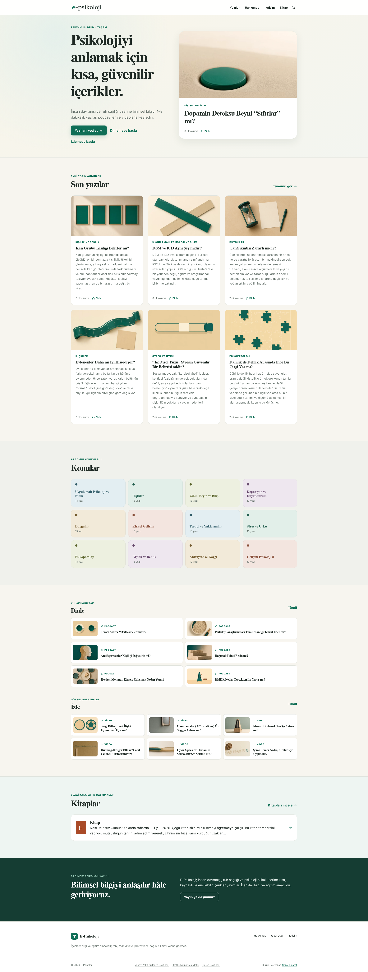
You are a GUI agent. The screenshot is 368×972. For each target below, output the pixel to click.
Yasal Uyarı (277, 935)
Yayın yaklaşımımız (199, 897)
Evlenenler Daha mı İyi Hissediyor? (105, 362)
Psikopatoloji (239, 356)
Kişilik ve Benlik (87, 242)
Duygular (236, 242)
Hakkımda (252, 7)
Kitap (284, 7)
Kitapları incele (280, 805)
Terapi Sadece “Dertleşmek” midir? (123, 631)
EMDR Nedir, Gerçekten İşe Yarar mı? (240, 679)
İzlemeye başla (83, 142)
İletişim (270, 7)
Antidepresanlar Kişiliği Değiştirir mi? (126, 655)
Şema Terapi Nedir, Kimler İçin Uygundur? (273, 751)
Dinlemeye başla (123, 130)
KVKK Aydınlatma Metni (185, 965)
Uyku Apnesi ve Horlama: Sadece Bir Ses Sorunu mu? (194, 751)
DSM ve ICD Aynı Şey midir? (177, 248)
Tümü (292, 608)
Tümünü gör (282, 186)
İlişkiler (82, 356)
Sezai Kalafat (289, 965)
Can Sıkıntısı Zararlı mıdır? (252, 248)
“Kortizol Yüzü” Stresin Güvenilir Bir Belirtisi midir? (181, 364)
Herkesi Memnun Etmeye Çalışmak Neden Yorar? (132, 679)
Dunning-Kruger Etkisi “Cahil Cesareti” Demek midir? (120, 751)
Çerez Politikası (211, 965)
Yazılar (235, 7)
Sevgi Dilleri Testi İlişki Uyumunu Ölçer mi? (116, 728)
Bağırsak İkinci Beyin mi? (231, 655)
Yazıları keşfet (86, 130)
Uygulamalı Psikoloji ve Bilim (174, 242)
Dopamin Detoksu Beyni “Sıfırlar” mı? (232, 117)
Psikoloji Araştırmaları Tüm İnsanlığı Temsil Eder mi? (250, 631)
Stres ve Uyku (163, 356)
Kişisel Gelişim (195, 105)
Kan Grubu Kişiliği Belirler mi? (102, 248)
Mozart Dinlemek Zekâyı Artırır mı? (273, 728)
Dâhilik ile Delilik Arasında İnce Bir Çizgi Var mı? (259, 364)
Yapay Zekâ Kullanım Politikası (152, 965)
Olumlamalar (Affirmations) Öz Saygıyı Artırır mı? (198, 728)
